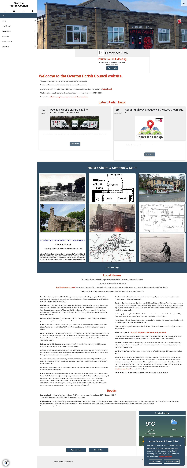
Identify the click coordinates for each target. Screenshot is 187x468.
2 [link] (108, 44)
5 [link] (116, 44)
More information (165, 456)
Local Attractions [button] (7, 41)
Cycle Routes (76, 450)
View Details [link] (112, 68)
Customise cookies (172, 461)
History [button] (4, 21)
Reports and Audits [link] (12, 54)
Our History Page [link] (112, 268)
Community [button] (5, 36)
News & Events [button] (6, 31)
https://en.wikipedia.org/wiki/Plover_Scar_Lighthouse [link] (148, 332)
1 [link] (105, 44)
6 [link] (119, 44)
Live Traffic (98, 450)
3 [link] (111, 44)
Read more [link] (75, 144)
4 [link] (113, 44)
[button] (184, 3)
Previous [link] (41, 23)
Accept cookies (155, 461)
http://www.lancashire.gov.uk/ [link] (65, 287)
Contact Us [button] (5, 46)
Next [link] (182, 23)
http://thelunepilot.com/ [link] (123, 369)
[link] (184, 3)
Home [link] (3, 15)
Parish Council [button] (6, 26)
